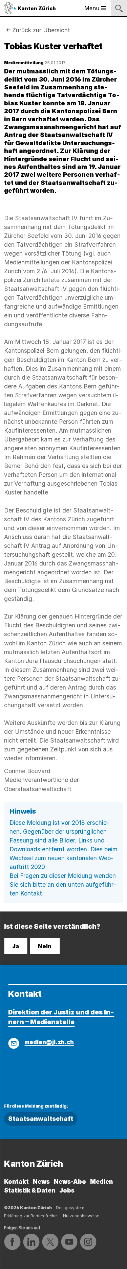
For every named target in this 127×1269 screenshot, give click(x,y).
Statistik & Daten (29, 1190)
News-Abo (70, 1181)
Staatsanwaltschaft (40, 1118)
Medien (101, 1181)
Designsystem (70, 1207)
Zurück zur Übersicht (41, 30)
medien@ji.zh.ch (49, 1042)
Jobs (67, 1190)
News (41, 1181)
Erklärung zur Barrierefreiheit (31, 1215)
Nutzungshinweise (81, 1215)
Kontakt (16, 1181)
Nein (44, 946)
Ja (15, 946)
